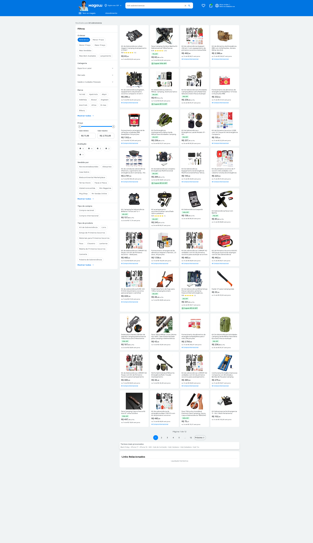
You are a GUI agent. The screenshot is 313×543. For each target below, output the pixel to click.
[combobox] (159, 5)
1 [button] (155, 437)
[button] (185, 5)
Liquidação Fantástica (179, 461)
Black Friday (125, 447)
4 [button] (173, 437)
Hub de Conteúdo (160, 447)
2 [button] (161, 437)
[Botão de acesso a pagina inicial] (90, 5)
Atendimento (111, 13)
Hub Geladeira (186, 447)
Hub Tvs (196, 447)
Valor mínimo (84, 131)
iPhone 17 (134, 447)
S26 (150, 447)
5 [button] (179, 437)
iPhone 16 (143, 447)
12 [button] (191, 437)
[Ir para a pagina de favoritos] (203, 5)
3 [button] (167, 437)
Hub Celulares (173, 447)
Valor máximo (103, 131)
